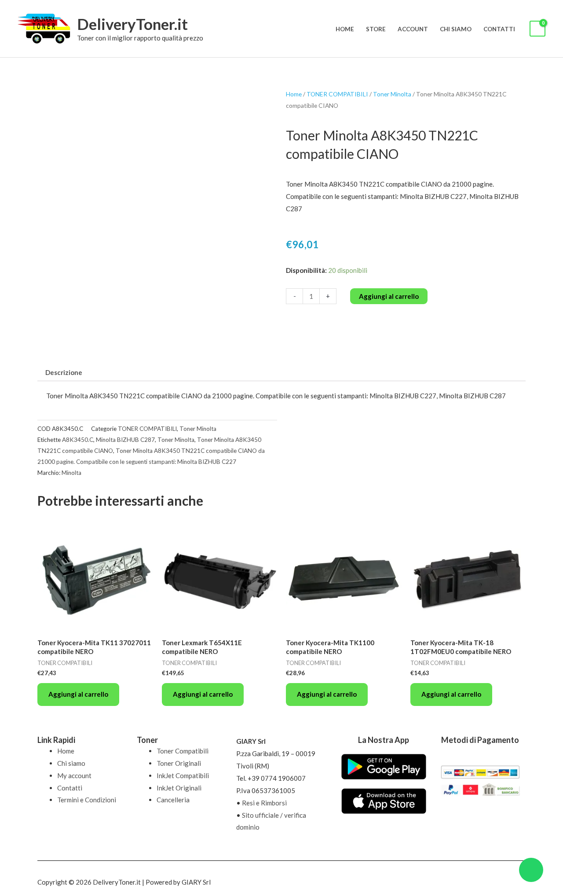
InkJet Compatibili (183, 775)
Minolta (71, 472)
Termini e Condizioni (86, 800)
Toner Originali (179, 763)
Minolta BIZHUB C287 (125, 439)
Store (376, 29)
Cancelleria (173, 800)
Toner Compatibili (182, 751)
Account (413, 29)
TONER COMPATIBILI (337, 94)
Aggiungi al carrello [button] (78, 694)
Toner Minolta (392, 94)
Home (345, 29)
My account (74, 775)
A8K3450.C (77, 439)
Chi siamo (456, 29)
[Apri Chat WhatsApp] (531, 870)
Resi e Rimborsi (264, 803)
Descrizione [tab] (63, 372)
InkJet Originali (179, 788)
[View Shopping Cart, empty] (537, 29)
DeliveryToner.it (132, 24)
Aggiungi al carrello (389, 296)
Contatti (499, 29)
